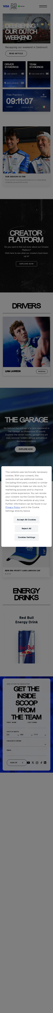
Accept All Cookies (26, 520)
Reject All (26, 528)
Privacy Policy (12, 507)
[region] (26, 506)
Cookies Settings (26, 537)
